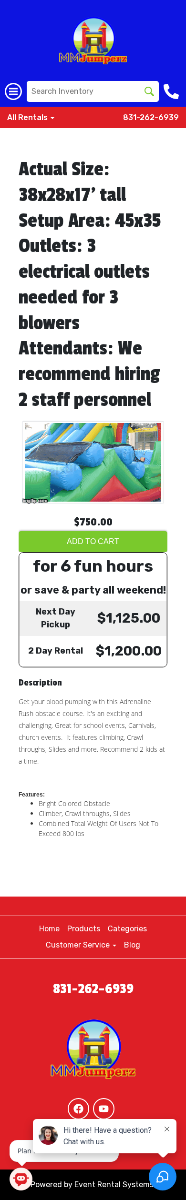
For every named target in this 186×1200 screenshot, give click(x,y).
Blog (132, 944)
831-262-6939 (151, 117)
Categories (127, 928)
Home (49, 928)
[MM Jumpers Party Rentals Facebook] (78, 1108)
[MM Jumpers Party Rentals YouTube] (103, 1108)
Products (83, 928)
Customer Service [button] (79, 944)
